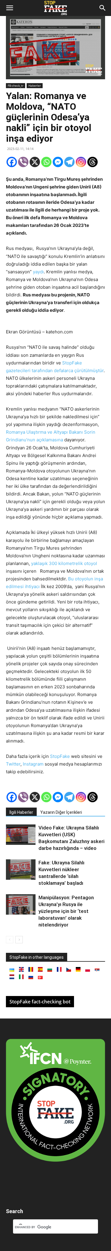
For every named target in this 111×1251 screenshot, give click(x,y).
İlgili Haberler (21, 812)
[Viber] (23, 162)
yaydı (38, 272)
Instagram (34, 764)
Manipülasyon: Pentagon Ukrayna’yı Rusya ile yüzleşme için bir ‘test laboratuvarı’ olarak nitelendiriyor (66, 911)
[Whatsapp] (46, 162)
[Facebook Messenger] (58, 162)
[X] (35, 162)
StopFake (60, 756)
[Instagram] (81, 162)
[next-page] (19, 939)
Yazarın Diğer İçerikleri (61, 812)
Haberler (34, 85)
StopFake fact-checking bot (39, 1001)
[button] (9, 8)
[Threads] (92, 162)
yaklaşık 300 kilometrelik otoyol (64, 563)
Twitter (13, 764)
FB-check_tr (15, 85)
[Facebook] (12, 162)
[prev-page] (9, 939)
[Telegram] (69, 162)
